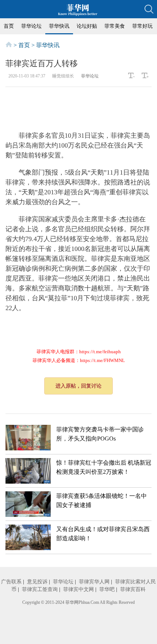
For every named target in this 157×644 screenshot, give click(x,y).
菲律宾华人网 (94, 581)
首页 (9, 26)
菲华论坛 (31, 26)
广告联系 (11, 581)
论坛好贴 (87, 26)
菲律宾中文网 (78, 589)
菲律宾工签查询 (40, 589)
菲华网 (71, 602)
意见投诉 (37, 581)
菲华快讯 (59, 26)
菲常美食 (114, 26)
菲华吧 (107, 589)
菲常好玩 (142, 26)
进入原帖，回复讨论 (78, 386)
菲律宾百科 (133, 589)
